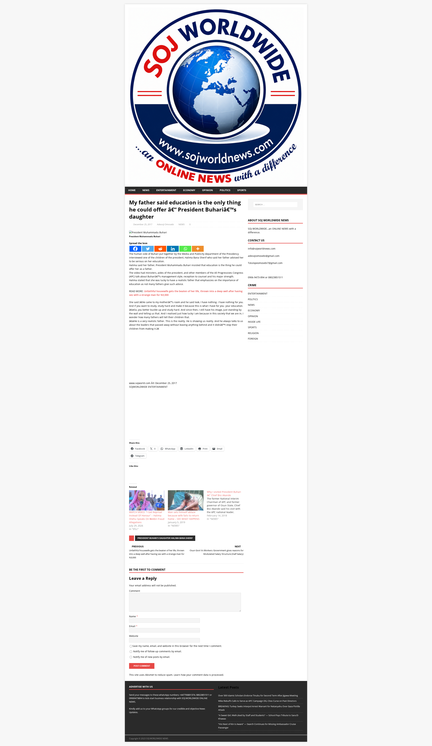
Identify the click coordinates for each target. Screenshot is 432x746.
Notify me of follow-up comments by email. (157, 651)
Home (132, 190)
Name (133, 616)
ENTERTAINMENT (166, 190)
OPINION (207, 190)
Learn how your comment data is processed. (199, 674)
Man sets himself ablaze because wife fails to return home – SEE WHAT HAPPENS (183, 515)
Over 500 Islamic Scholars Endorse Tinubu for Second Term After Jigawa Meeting (258, 695)
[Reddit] (160, 249)
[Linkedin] (173, 249)
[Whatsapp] (185, 249)
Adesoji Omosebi (165, 224)
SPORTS (252, 327)
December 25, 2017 (142, 224)
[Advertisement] (186, 357)
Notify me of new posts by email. (151, 656)
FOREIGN (253, 338)
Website (133, 636)
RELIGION (253, 333)
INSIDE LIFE (254, 321)
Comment (134, 590)
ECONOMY (189, 190)
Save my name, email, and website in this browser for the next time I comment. (177, 646)
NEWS (145, 190)
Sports (241, 190)
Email (132, 626)
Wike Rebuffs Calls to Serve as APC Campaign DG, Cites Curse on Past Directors (257, 700)
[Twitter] (148, 249)
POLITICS (225, 190)
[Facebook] (135, 249)
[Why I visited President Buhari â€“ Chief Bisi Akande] (226, 505)
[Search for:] (275, 204)
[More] (198, 249)
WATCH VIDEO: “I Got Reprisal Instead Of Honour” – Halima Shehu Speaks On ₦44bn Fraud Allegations (146, 517)
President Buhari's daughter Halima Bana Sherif (165, 538)
